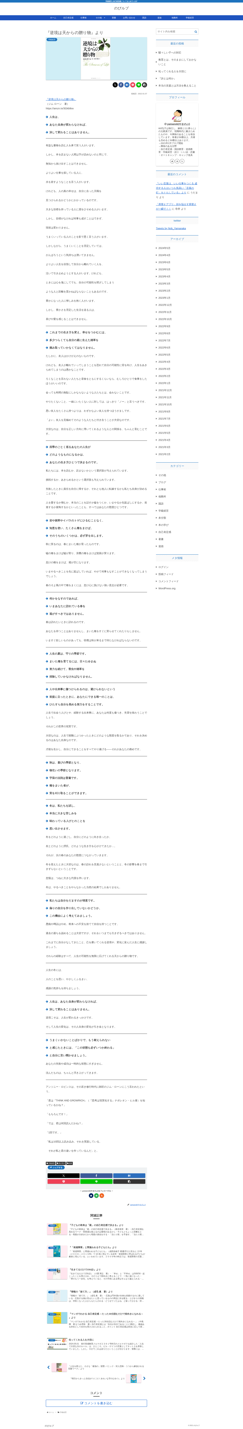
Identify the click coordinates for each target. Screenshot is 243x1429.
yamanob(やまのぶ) (178, 124)
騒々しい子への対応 (169, 52)
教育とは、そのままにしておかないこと (177, 62)
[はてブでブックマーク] (126, 84)
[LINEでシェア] (138, 84)
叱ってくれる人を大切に (172, 71)
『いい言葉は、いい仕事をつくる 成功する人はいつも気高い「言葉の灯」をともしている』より (176, 188)
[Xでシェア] (115, 84)
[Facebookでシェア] (121, 84)
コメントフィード (168, 581)
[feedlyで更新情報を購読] (96, 1195)
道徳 (70, 1163)
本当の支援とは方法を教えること (177, 85)
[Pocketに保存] (132, 84)
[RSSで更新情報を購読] (101, 1195)
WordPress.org (166, 588)
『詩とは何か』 (167, 78)
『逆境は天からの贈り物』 (61, 99)
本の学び (62, 1163)
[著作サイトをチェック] (91, 1195)
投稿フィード (166, 574)
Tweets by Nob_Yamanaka (171, 228)
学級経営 (52, 1163)
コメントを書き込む (98, 1403)
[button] (144, 84)
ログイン (163, 567)
